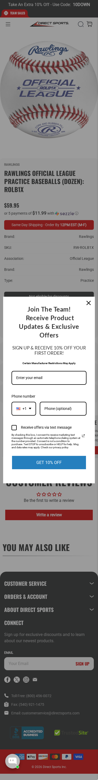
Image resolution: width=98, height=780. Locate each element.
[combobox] (23, 409)
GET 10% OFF (49, 462)
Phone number (23, 396)
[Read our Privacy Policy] (83, 436)
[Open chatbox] (12, 761)
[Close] (88, 303)
